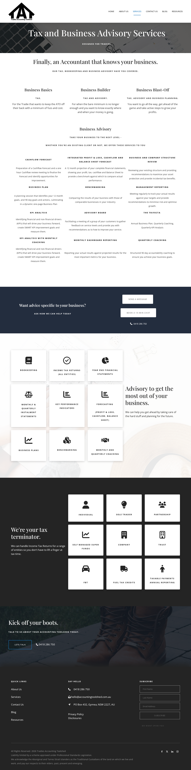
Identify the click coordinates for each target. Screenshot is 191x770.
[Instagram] (177, 751)
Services (137, 11)
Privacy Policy (76, 714)
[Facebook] (161, 751)
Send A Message (137, 296)
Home (111, 11)
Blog (164, 11)
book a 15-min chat (138, 310)
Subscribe (159, 715)
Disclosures (74, 718)
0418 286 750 (82, 689)
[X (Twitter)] (167, 751)
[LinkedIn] (172, 751)
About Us (123, 11)
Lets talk (14, 642)
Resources (177, 11)
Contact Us (152, 11)
